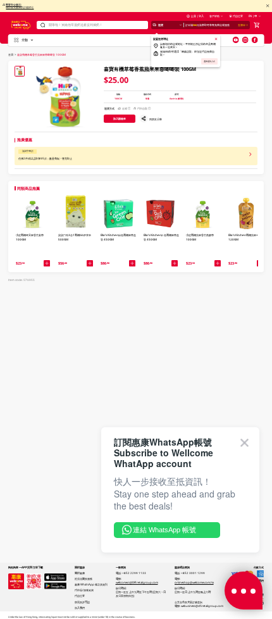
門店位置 (238, 16)
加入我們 (80, 608)
